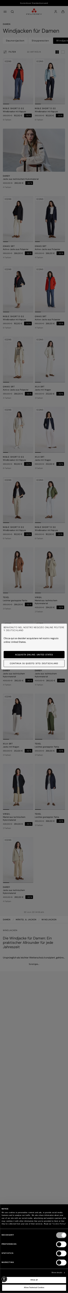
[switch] (61, 1244)
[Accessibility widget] (4, 1279)
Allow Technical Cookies (34, 1287)
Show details (56, 1272)
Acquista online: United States (34, 654)
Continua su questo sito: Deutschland (34, 663)
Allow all (34, 1280)
